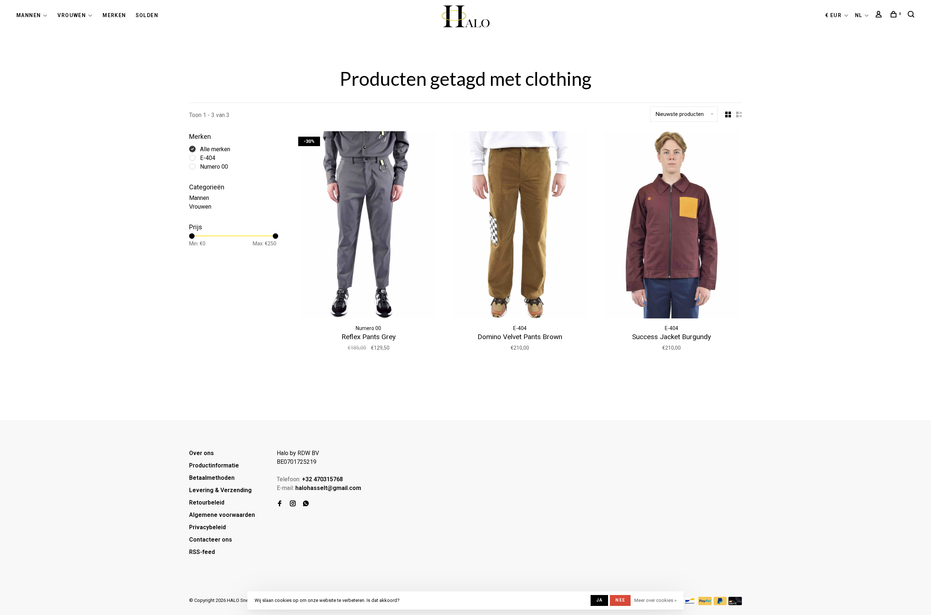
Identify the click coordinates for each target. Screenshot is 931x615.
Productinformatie (214, 465)
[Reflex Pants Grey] (368, 226)
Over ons (201, 453)
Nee (620, 600)
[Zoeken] (912, 15)
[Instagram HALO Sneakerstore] (293, 504)
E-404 (207, 157)
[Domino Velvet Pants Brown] (520, 226)
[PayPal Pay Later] (720, 603)
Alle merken (215, 149)
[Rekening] (879, 15)
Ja (599, 600)
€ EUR (834, 15)
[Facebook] (280, 504)
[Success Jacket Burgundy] (671, 226)
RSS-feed (202, 551)
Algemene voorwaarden (222, 514)
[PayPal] (705, 603)
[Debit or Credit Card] (735, 603)
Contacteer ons (210, 539)
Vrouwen (71, 15)
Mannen (28, 15)
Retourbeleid (206, 502)
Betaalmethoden (212, 477)
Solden (147, 15)
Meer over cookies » (655, 600)
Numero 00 (214, 166)
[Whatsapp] (306, 504)
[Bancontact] (689, 603)
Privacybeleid (207, 527)
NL (859, 15)
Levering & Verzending (220, 490)
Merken (114, 15)
